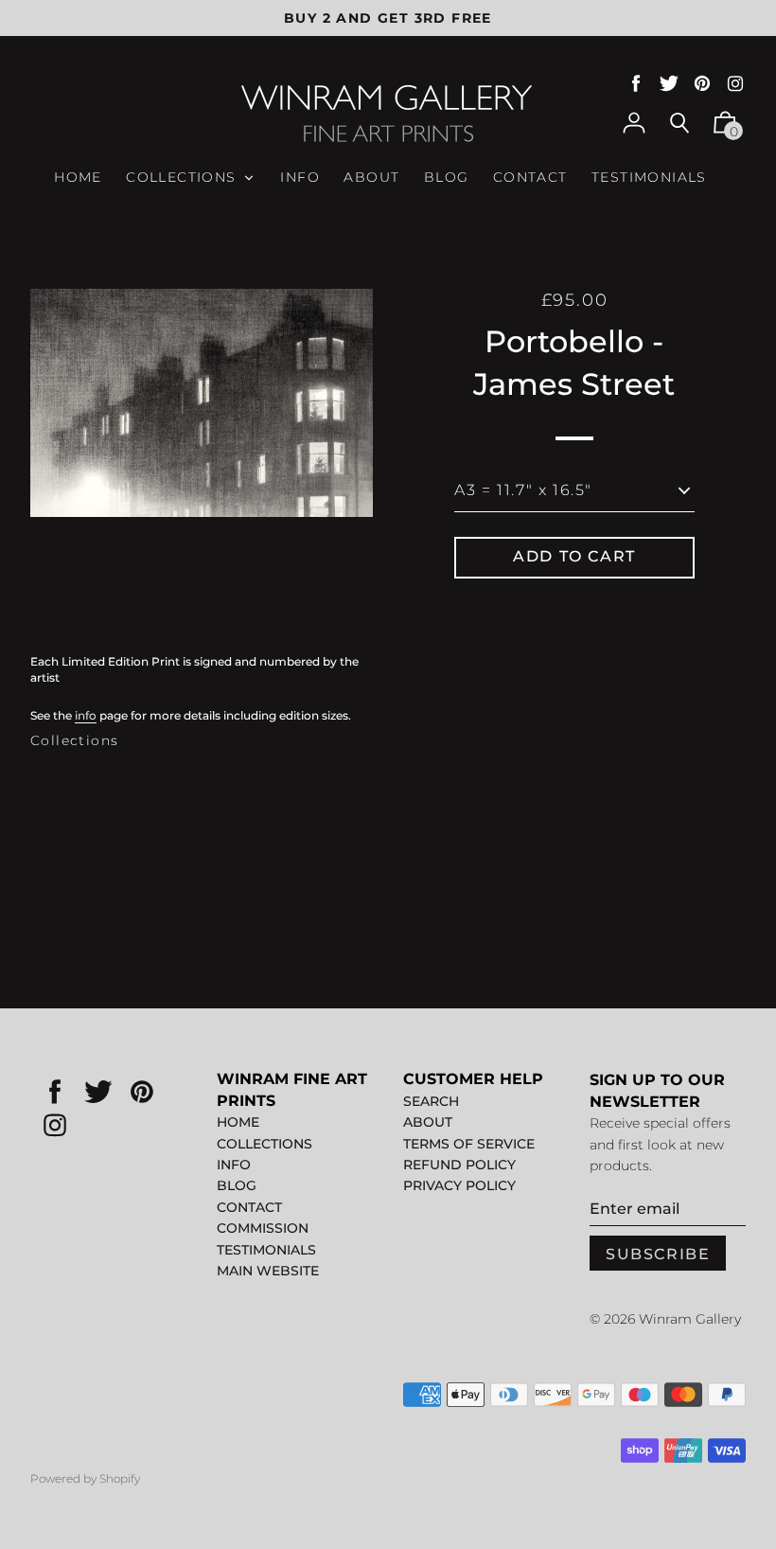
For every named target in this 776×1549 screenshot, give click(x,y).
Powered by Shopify (85, 1478)
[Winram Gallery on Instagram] (735, 84)
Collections (74, 740)
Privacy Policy (459, 1185)
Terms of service (469, 1143)
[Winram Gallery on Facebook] (636, 84)
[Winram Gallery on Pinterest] (702, 84)
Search (431, 1101)
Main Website (268, 1270)
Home (238, 1122)
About (427, 1122)
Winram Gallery (690, 1318)
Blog (236, 1185)
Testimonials (266, 1249)
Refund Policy (459, 1164)
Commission (263, 1228)
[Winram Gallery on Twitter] (669, 84)
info (86, 715)
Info (234, 1164)
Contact (249, 1207)
